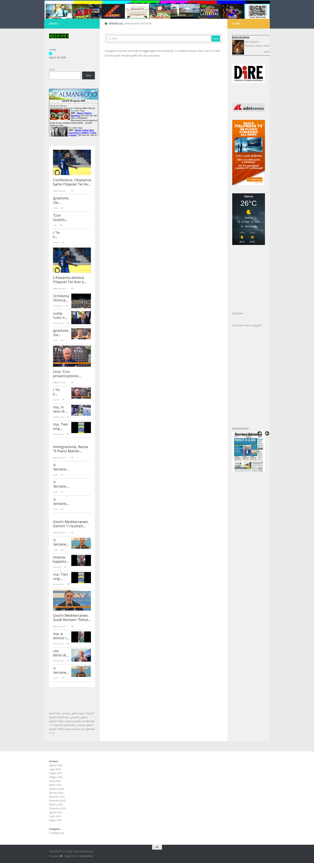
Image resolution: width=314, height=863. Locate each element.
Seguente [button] (259, 433)
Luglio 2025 (55, 816)
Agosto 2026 (55, 765)
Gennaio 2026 (56, 792)
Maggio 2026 (55, 777)
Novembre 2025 (57, 800)
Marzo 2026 (55, 784)
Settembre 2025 (57, 808)
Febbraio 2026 (56, 788)
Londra (52, 49)
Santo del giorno (240, 37)
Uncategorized (56, 832)
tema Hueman (86, 856)
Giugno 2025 (55, 820)
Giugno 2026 (55, 773)
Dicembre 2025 (57, 796)
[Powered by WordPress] (61, 856)
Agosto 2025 (55, 812)
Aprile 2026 (55, 781)
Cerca (52, 69)
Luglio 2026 (55, 769)
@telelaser (238, 313)
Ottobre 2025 (56, 804)
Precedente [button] (267, 433)
